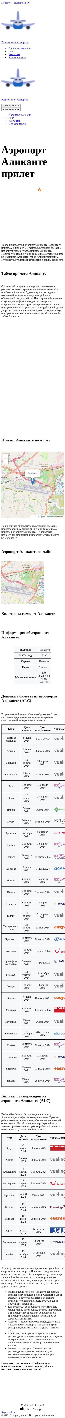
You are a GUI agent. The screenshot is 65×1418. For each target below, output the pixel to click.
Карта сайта (8, 1412)
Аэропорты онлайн (20, 48)
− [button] (6, 461)
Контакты (14, 54)
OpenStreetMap (46, 516)
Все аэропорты (17, 57)
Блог (11, 51)
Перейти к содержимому (15, 2)
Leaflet (33, 516)
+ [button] (6, 456)
